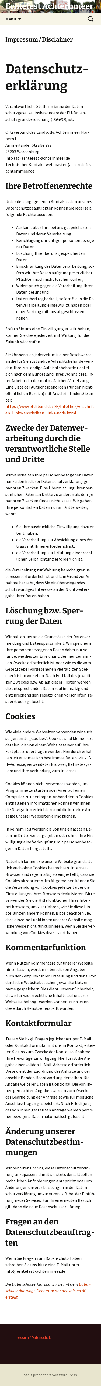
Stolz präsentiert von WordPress (50, 1375)
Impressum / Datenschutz (31, 1337)
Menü (10, 19)
